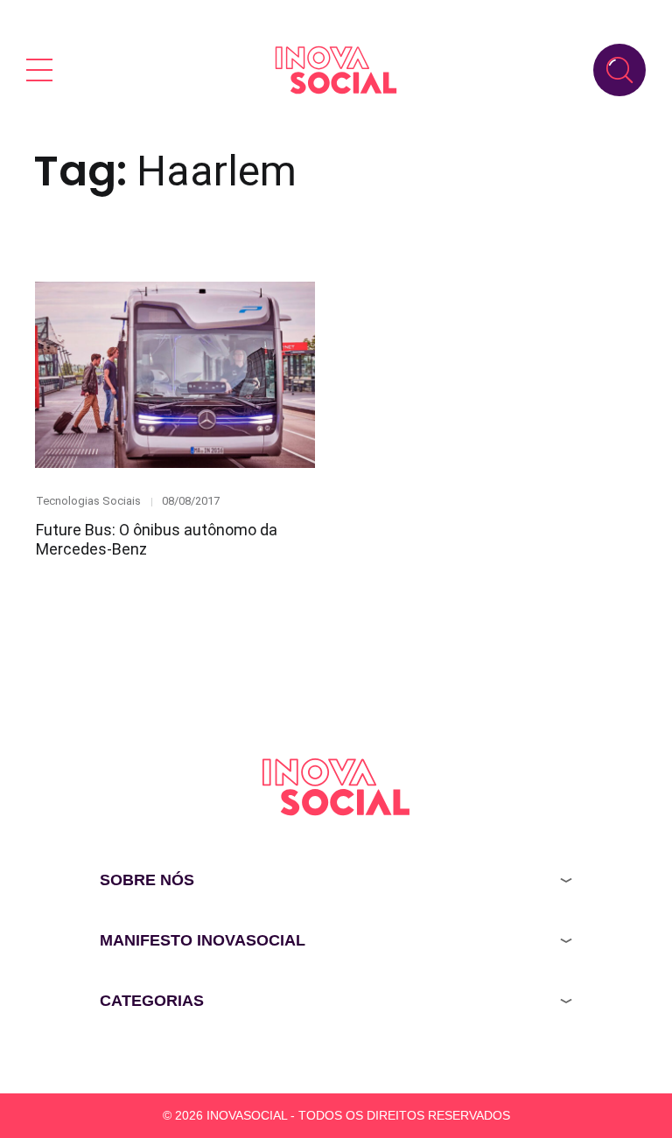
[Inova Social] (336, 69)
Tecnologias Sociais (88, 500)
